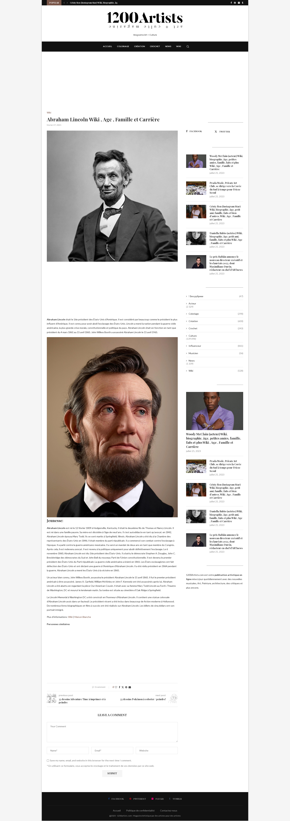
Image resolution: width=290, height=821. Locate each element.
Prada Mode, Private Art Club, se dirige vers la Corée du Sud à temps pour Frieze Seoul (225, 187)
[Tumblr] (242, 2)
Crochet (155, 46)
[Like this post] (116, 687)
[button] (64, 2)
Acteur (192, 303)
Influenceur (216, 345)
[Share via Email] (130, 687)
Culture (193, 335)
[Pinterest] (235, 2)
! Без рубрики (216, 296)
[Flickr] (239, 2)
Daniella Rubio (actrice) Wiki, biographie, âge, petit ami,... (98, 2)
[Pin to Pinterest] (126, 687)
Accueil (107, 46)
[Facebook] (231, 2)
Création (139, 46)
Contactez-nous (168, 810)
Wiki (178, 46)
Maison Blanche (83, 616)
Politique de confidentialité (140, 810)
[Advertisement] (112, 86)
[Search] (187, 46)
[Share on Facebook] (119, 687)
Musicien (216, 353)
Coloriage (123, 46)
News (168, 46)
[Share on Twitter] (123, 687)
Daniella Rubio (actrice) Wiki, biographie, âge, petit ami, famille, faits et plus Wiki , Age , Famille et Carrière (226, 238)
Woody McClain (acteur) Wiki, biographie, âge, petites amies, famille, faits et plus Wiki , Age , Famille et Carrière (226, 162)
